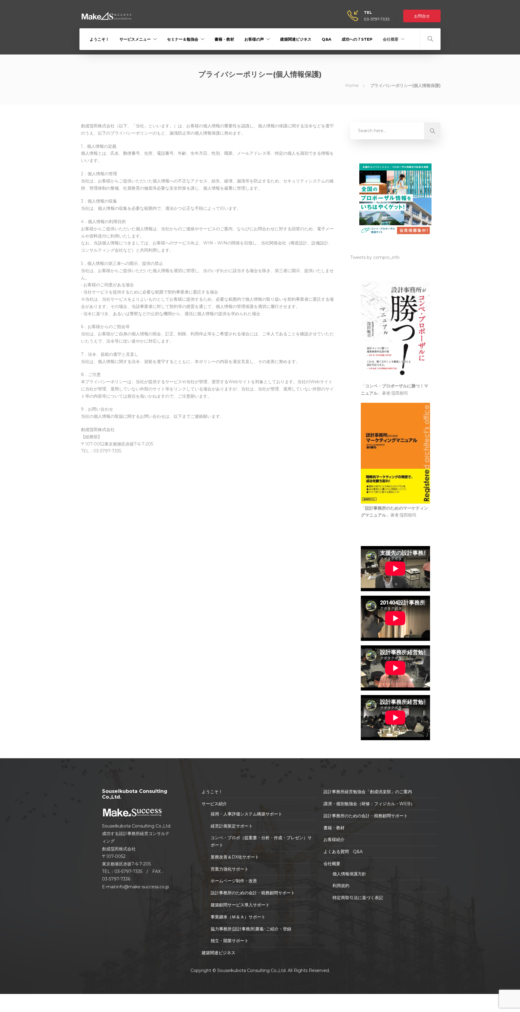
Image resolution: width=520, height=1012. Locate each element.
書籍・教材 (224, 39)
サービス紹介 (214, 803)
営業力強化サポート (230, 869)
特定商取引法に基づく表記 (358, 897)
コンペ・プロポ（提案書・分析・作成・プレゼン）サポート (261, 841)
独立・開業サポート (230, 940)
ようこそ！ (99, 39)
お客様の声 (254, 39)
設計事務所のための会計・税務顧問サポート (253, 893)
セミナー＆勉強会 (182, 39)
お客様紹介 (334, 839)
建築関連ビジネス (295, 39)
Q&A (326, 39)
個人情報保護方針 (349, 874)
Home (352, 85)
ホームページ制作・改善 (234, 880)
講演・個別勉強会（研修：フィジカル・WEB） (369, 803)
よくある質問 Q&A (343, 851)
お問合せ (422, 16)
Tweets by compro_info (375, 257)
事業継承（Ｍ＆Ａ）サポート (238, 917)
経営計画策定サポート (232, 826)
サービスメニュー (135, 39)
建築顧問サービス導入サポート (240, 905)
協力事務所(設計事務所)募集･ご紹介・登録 (251, 929)
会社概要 (390, 39)
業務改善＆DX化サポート (235, 857)
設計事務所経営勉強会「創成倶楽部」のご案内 (367, 791)
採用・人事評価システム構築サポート (246, 814)
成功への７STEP (357, 39)
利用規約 (341, 885)
